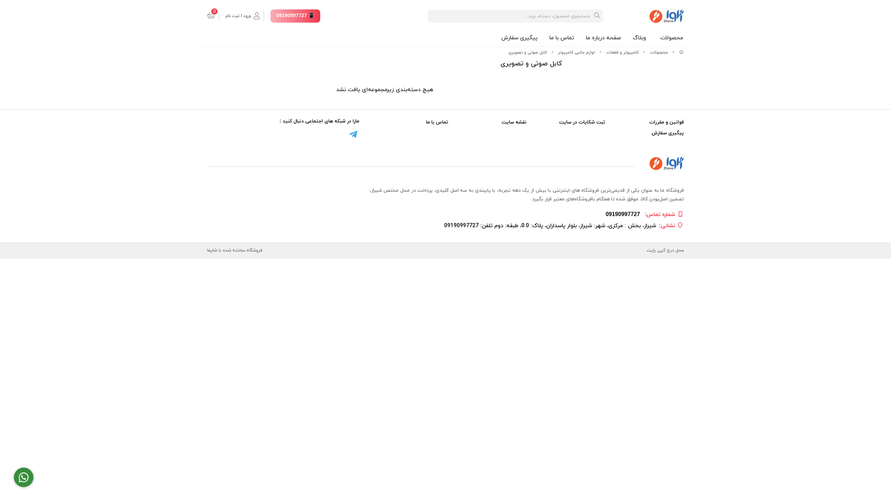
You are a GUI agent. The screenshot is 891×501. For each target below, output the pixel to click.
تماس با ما (561, 38)
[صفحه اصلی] (681, 52)
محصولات (671, 38)
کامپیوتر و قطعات (622, 52)
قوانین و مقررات (666, 122)
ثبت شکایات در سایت (582, 122)
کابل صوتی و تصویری (527, 52)
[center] (597, 16)
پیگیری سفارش (519, 38)
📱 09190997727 (295, 16)
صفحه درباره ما (603, 38)
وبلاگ (639, 38)
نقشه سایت (514, 122)
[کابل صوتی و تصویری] (445, 163)
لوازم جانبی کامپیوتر (576, 52)
